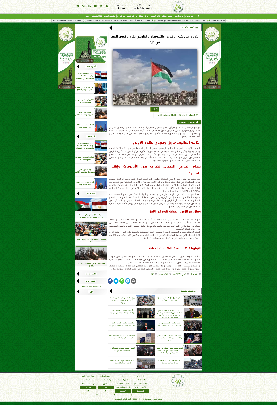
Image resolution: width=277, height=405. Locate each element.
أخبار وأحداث (189, 16)
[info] (78, 6)
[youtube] (95, 6)
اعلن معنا (88, 387)
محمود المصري (187, 122)
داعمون (87, 16)
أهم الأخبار (90, 193)
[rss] (89, 6)
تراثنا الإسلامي (155, 16)
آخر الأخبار (91, 136)
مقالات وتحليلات (167, 16)
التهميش (164, 274)
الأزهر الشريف (140, 387)
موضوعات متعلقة (188, 291)
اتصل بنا (123, 391)
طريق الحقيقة (143, 16)
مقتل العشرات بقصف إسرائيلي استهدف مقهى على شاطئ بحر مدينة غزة (63, 20)
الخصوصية (140, 391)
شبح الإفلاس (180, 274)
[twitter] (101, 6)
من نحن (105, 387)
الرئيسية (140, 376)
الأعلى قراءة (91, 274)
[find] (83, 6)
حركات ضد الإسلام (88, 383)
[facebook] (107, 6)
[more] (78, 16)
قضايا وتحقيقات (97, 16)
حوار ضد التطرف (132, 16)
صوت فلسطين (178, 16)
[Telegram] (127, 281)
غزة (153, 274)
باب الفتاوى (121, 16)
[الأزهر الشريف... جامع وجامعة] (91, 49)
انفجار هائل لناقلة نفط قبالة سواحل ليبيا (110, 20)
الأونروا (195, 274)
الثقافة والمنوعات (123, 387)
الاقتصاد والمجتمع (109, 16)
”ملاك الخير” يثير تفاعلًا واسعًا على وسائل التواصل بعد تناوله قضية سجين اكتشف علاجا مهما (161, 20)
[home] (198, 16)
